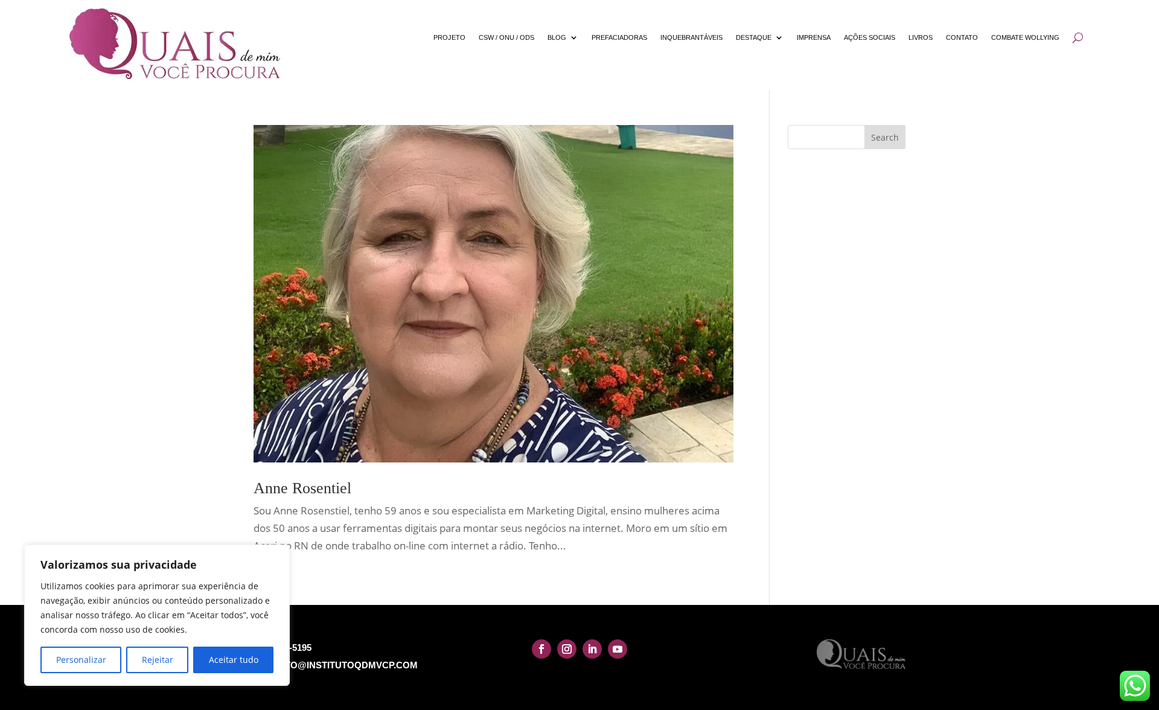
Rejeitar (157, 659)
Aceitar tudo (233, 659)
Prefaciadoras (619, 37)
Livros (920, 37)
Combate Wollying (1025, 37)
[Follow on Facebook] (541, 649)
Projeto (449, 37)
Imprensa (814, 37)
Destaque (753, 37)
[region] (157, 615)
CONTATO (962, 37)
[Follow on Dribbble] (617, 649)
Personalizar (81, 659)
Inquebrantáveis (691, 37)
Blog (557, 37)
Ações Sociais (869, 37)
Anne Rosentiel (302, 488)
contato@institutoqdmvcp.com (336, 665)
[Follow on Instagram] (566, 649)
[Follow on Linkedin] (592, 649)
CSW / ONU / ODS (506, 37)
